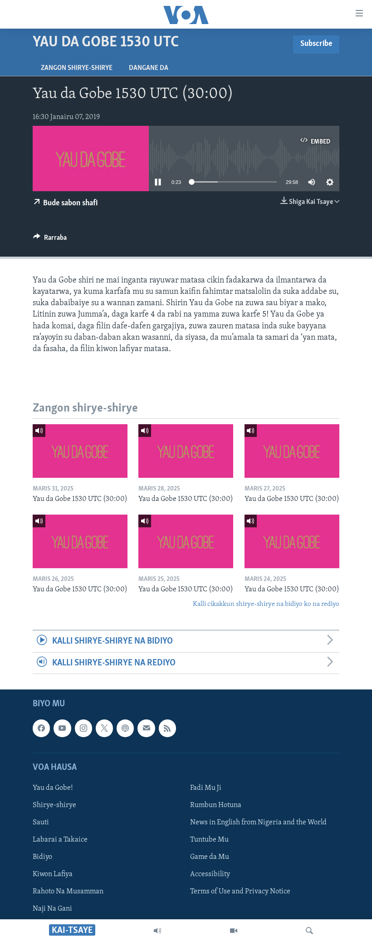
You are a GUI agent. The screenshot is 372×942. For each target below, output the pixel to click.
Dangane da (148, 68)
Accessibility (210, 874)
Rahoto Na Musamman (68, 891)
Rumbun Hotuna (215, 805)
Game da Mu (209, 857)
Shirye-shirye (54, 805)
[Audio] (157, 930)
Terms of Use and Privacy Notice (240, 891)
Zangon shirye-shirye (77, 68)
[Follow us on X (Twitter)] (104, 728)
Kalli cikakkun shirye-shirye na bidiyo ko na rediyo (266, 604)
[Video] (233, 930)
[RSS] (167, 728)
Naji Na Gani (52, 908)
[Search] (309, 930)
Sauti (41, 822)
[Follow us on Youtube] (62, 728)
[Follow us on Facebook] (41, 728)
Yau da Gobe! (53, 788)
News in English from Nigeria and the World (258, 822)
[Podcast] (125, 728)
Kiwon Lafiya (53, 874)
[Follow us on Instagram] (83, 728)
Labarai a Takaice (60, 839)
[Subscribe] (146, 728)
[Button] (50, 239)
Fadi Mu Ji (205, 788)
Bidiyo (42, 857)
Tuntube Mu (209, 839)
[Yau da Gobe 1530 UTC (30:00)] (80, 451)
